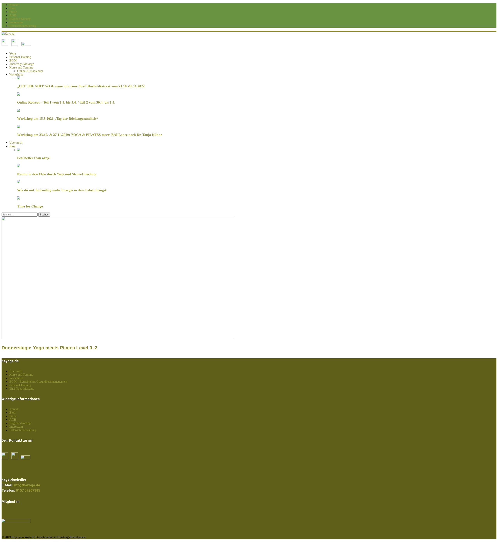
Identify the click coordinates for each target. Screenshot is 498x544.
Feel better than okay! (33, 158)
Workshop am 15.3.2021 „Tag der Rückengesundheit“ (57, 118)
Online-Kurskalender (30, 71)
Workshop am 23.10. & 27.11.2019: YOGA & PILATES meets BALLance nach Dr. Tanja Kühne (89, 135)
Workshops (16, 74)
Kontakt (14, 4)
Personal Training (20, 57)
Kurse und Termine (21, 67)
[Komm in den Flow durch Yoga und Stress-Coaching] (18, 166)
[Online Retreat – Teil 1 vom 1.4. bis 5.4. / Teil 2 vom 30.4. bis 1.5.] (18, 94)
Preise (13, 11)
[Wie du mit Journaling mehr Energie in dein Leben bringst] (18, 182)
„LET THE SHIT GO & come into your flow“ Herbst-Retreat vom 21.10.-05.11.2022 (81, 86)
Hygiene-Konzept (20, 18)
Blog (12, 8)
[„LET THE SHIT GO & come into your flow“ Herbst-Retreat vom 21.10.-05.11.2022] (18, 78)
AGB (12, 15)
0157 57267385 (28, 490)
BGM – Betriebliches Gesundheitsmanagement (38, 381)
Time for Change (30, 206)
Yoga (12, 53)
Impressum (16, 22)
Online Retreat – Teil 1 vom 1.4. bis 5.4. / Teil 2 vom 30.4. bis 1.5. (66, 102)
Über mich (15, 142)
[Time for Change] (18, 198)
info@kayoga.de (26, 485)
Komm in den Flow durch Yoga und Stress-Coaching (56, 174)
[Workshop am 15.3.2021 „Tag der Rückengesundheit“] (18, 110)
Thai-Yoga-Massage (21, 64)
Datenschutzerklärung (22, 25)
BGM (13, 60)
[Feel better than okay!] (18, 150)
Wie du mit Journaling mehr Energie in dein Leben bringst (61, 190)
